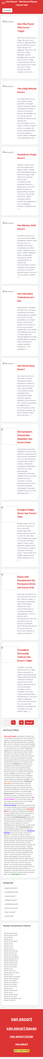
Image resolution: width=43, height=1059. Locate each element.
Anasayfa (7, 10)
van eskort (21, 1044)
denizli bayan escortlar (11, 972)
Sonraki (29, 722)
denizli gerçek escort (11, 994)
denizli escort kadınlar (11, 957)
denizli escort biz (9, 1000)
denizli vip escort (9, 970)
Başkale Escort (11, 888)
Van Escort (28, 781)
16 (21, 722)
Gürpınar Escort (11, 904)
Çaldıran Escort (11, 892)
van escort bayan (21, 1028)
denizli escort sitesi (10, 967)
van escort (21, 1019)
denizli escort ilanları (11, 951)
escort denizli (8, 937)
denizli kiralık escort (10, 963)
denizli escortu (9, 949)
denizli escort (8, 939)
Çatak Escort (10, 896)
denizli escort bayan (10, 933)
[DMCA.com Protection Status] (21, 1052)
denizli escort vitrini (10, 996)
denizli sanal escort (10, 953)
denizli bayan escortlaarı (12, 976)
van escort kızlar (21, 1036)
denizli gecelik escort (11, 959)
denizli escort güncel (11, 982)
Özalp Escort (10, 912)
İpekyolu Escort (11, 908)
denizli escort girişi (10, 980)
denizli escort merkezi (11, 978)
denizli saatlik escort (11, 961)
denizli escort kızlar (10, 955)
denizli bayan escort (10, 935)
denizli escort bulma (10, 986)
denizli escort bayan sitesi (12, 998)
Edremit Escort (11, 900)
